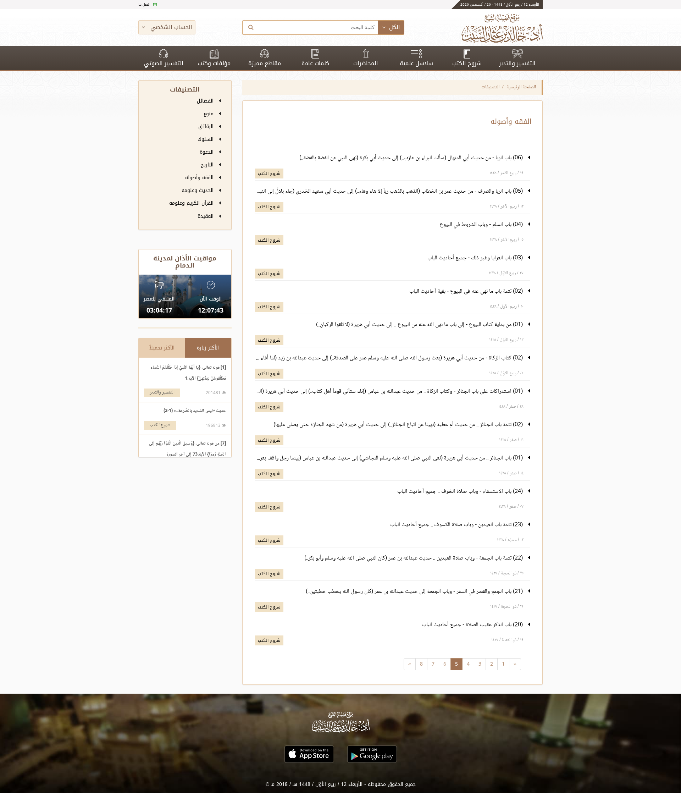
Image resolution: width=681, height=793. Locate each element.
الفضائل (206, 101)
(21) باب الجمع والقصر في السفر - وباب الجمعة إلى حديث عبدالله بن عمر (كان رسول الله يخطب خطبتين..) (415, 591)
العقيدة (206, 216)
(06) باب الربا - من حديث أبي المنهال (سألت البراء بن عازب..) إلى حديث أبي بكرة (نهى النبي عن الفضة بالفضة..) (411, 158)
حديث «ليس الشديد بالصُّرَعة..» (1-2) (195, 411)
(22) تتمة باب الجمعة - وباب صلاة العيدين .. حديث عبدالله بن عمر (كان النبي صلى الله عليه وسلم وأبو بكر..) (414, 558)
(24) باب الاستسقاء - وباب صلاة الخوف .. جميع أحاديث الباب (460, 491)
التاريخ (208, 165)
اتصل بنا (144, 4)
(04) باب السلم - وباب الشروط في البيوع (482, 225)
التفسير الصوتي (163, 63)
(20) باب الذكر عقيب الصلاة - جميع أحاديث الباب (473, 625)
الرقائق (206, 126)
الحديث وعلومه (198, 190)
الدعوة (207, 152)
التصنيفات (490, 87)
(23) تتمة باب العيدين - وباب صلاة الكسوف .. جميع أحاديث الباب (457, 525)
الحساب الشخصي (170, 27)
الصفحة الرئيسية (521, 87)
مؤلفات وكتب (214, 63)
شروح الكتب (467, 63)
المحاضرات (365, 63)
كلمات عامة (315, 63)
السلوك (206, 139)
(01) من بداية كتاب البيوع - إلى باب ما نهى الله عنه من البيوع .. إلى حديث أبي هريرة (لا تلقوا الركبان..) (420, 325)
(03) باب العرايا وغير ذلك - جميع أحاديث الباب (475, 258)
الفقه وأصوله (200, 177)
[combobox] (318, 27)
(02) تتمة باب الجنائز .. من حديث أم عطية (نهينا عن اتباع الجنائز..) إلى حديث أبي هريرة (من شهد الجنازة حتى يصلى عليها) (398, 425)
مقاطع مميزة (264, 63)
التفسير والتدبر (517, 63)
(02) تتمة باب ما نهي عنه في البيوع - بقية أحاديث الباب (466, 291)
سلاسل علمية (416, 63)
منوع (209, 114)
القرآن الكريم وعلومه (192, 203)
